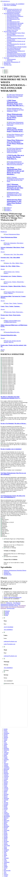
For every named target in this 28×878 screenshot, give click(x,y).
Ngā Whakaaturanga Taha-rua (14, 24)
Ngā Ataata (6, 57)
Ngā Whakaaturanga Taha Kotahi (15, 23)
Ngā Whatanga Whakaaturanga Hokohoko (10, 603)
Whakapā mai (7, 63)
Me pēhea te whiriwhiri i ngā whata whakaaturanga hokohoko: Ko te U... (10, 397)
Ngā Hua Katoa (10, 608)
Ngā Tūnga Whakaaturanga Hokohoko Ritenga (10, 605)
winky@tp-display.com (9, 644)
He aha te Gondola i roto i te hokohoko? (11, 449)
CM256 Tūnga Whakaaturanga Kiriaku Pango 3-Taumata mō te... (15, 129)
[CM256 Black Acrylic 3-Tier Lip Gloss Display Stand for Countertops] (15, 125)
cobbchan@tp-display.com (10, 641)
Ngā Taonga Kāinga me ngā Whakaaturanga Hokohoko (14, 48)
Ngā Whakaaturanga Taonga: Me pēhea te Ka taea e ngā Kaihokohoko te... (13, 496)
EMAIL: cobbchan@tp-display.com (12, 597)
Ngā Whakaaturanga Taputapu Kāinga (16, 55)
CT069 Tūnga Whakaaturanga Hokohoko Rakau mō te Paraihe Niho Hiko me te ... (15, 103)
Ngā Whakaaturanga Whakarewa (15, 16)
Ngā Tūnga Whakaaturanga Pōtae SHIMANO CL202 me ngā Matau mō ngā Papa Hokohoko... (15, 171)
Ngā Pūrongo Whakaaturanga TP (12, 62)
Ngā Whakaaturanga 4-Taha (14, 26)
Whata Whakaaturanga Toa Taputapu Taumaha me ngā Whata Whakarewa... (14, 116)
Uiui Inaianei (4, 585)
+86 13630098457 (8, 629)
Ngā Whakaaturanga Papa (13, 19)
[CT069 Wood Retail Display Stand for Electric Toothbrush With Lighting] (15, 97)
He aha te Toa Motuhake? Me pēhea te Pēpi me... (13, 423)
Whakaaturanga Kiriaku (13, 17)
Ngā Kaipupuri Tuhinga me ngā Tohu (16, 56)
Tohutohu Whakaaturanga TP (14, 10)
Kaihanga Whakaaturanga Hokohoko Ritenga (15, 570)
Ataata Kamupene (11, 59)
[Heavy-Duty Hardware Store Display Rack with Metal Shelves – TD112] (15, 111)
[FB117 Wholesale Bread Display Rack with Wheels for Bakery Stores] (15, 181)
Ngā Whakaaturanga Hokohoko (11, 13)
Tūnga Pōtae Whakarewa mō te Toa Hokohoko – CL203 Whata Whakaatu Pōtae (15, 142)
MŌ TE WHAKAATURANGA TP (13, 9)
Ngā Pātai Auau (8, 64)
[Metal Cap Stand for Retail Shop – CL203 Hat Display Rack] (15, 137)
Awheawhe (6, 571)
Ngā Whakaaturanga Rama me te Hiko (16, 53)
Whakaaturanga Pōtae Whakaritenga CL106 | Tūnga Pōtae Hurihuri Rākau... (14, 202)
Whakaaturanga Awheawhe (13, 12)
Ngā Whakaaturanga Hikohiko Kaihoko (17, 46)
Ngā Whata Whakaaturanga (13, 28)
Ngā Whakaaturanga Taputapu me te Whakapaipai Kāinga (16, 51)
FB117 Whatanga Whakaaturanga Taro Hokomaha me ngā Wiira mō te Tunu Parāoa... (15, 187)
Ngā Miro (9, 20)
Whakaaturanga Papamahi (13, 27)
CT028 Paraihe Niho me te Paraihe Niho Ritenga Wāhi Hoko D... (15, 157)
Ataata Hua (9, 60)
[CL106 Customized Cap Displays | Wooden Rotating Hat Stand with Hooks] (15, 196)
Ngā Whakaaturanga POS (13, 21)
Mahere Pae (9, 602)
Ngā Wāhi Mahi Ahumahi (10, 31)
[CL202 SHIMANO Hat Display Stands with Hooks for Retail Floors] (15, 164)
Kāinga (5, 8)
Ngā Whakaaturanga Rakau (13, 14)
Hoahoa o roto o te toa (12, 30)
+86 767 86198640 (8, 627)
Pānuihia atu (4, 231)
